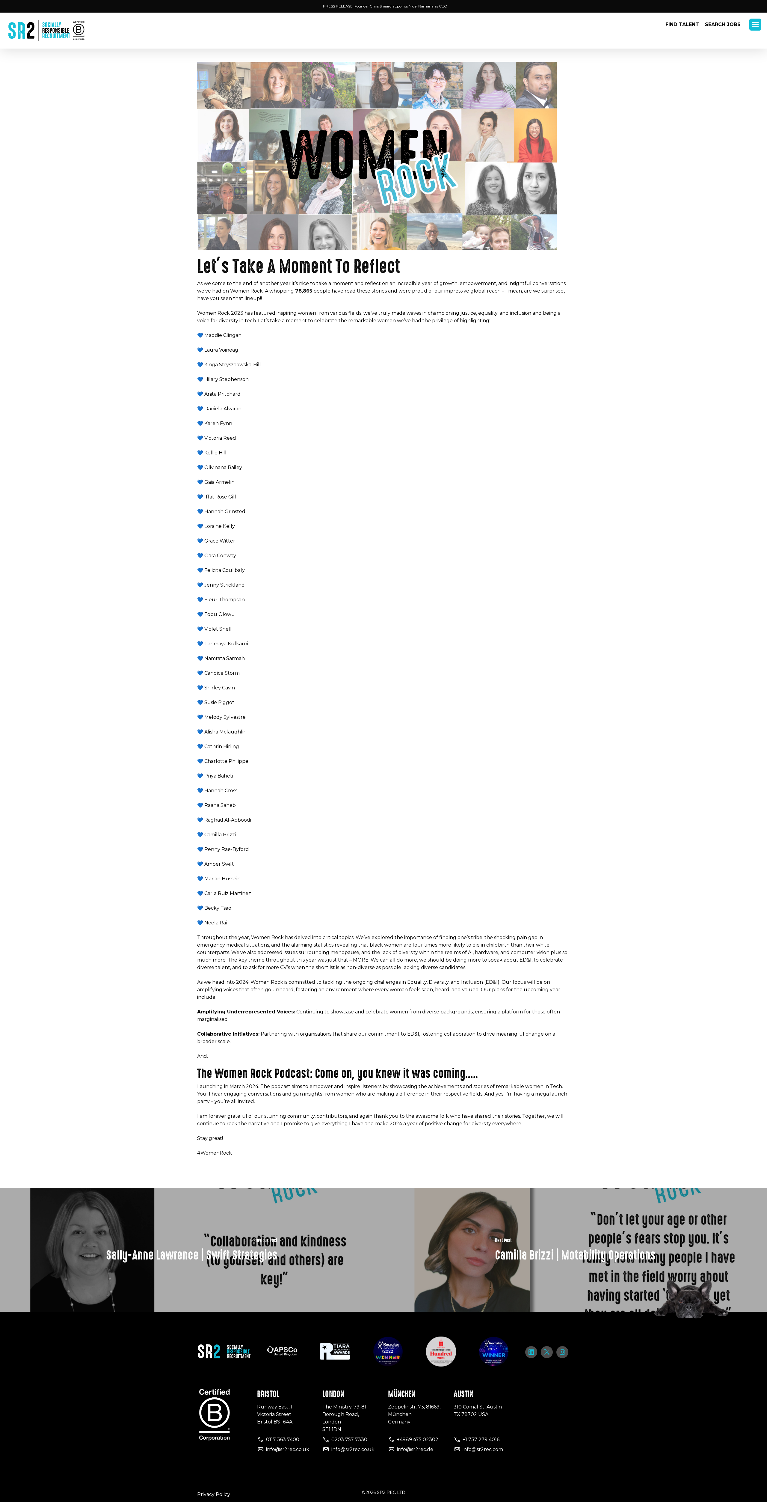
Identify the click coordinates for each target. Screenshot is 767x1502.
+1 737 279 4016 (481, 1439)
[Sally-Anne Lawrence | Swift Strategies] (192, 1250)
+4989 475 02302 (417, 1439)
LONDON (333, 1394)
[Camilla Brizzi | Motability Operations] (575, 1250)
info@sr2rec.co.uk (287, 1449)
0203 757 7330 (349, 1439)
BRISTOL (268, 1394)
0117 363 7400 (282, 1439)
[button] (755, 25)
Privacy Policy (213, 1494)
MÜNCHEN (401, 1394)
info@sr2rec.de (415, 1449)
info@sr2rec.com (483, 1449)
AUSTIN (463, 1394)
